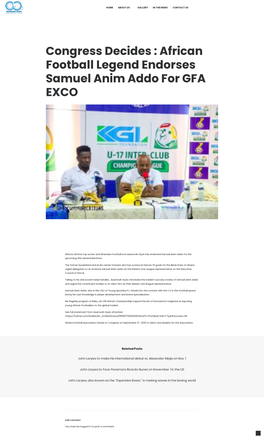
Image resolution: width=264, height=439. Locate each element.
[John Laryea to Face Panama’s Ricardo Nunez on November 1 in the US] (132, 369)
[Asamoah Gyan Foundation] (14, 7)
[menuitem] (109, 7)
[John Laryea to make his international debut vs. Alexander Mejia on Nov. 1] (132, 358)
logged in (85, 426)
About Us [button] (124, 7)
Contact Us (180, 7)
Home (109, 7)
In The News (160, 7)
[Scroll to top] (258, 433)
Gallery (143, 7)
